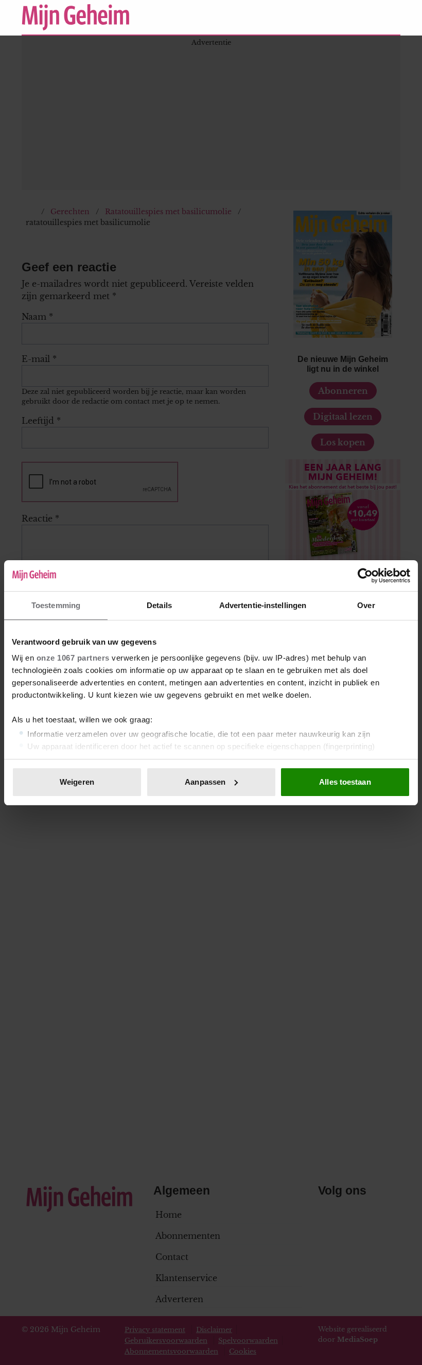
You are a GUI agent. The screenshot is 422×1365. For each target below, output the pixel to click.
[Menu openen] (329, 17)
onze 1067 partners (73, 657)
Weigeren (77, 781)
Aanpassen (205, 781)
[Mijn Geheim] (162, 17)
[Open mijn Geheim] (362, 17)
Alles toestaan (345, 781)
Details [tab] (159, 605)
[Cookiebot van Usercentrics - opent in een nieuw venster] (365, 575)
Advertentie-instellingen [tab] (262, 605)
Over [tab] (366, 605)
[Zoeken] (392, 17)
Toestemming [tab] (55, 605)
